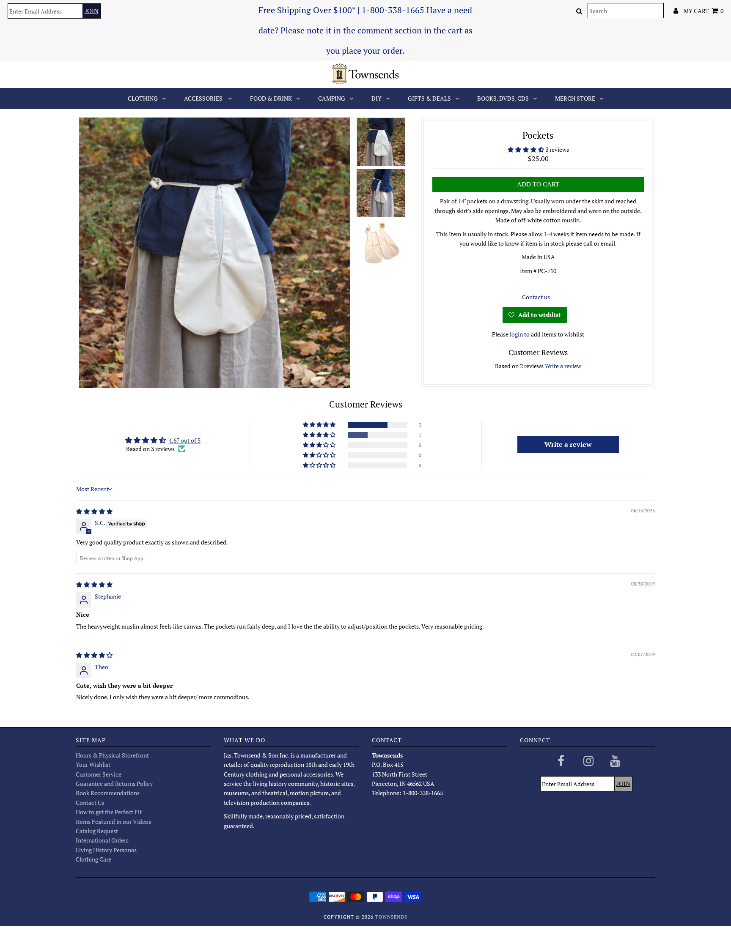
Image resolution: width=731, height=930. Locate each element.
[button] (526, 149)
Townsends (391, 917)
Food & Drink (271, 98)
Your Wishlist (93, 764)
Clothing (143, 98)
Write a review (563, 366)
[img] (94, 511)
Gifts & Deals (429, 98)
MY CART (703, 11)
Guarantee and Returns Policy (114, 784)
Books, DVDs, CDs (503, 98)
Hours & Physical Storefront (112, 755)
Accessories (204, 98)
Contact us (536, 297)
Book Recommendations (108, 793)
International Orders (102, 840)
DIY (376, 98)
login (516, 334)
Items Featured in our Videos (113, 822)
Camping (331, 98)
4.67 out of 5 (185, 440)
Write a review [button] (568, 444)
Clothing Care (93, 859)
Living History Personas (106, 850)
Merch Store (575, 98)
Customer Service (98, 774)
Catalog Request (97, 831)
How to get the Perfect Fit (109, 812)
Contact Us (90, 803)
